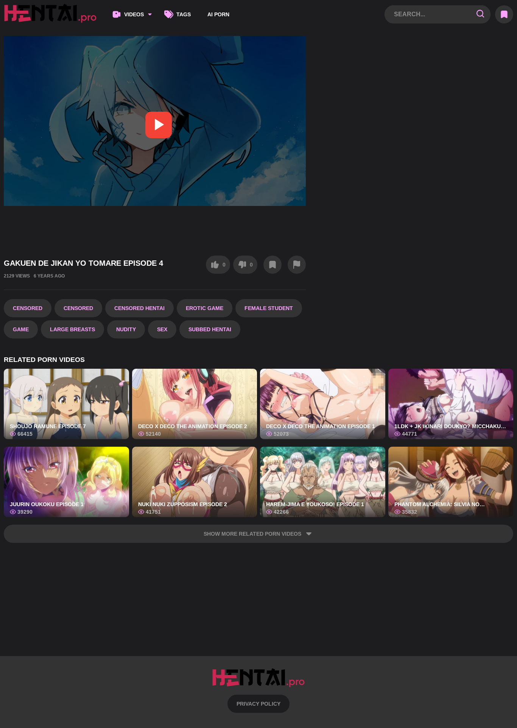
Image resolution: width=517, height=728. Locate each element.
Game (21, 329)
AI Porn (218, 14)
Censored (27, 308)
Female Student (268, 308)
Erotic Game (204, 308)
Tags (183, 14)
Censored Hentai (139, 308)
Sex (162, 329)
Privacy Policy (258, 704)
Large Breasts (72, 329)
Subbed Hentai (209, 329)
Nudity (126, 329)
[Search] (480, 14)
